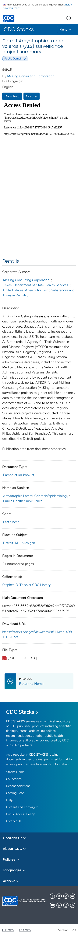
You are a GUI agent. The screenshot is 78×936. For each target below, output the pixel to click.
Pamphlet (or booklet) (19, 475)
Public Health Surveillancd (22, 501)
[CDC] (8, 18)
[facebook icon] (52, 896)
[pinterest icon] (59, 905)
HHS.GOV (8, 930)
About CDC (12, 848)
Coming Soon (15, 793)
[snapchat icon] (66, 905)
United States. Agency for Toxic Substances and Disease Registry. (39, 293)
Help (9, 800)
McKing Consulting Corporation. (31, 76)
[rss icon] (73, 905)
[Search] (70, 18)
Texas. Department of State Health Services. (36, 285)
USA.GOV (25, 930)
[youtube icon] (52, 905)
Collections (14, 779)
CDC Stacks (20, 712)
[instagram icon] (66, 896)
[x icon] (59, 896)
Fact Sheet (11, 522)
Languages (12, 870)
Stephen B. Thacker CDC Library (26, 585)
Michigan (28, 543)
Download (12, 96)
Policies (9, 859)
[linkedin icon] (73, 896)
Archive (9, 881)
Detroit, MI (11, 543)
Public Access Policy (20, 814)
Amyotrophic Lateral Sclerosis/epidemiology (35, 496)
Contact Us (13, 821)
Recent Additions (18, 786)
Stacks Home (15, 772)
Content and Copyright (22, 807)
